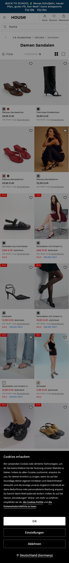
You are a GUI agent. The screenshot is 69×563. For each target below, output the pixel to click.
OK (34, 521)
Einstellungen (34, 532)
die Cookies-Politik (33, 502)
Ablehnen (34, 544)
